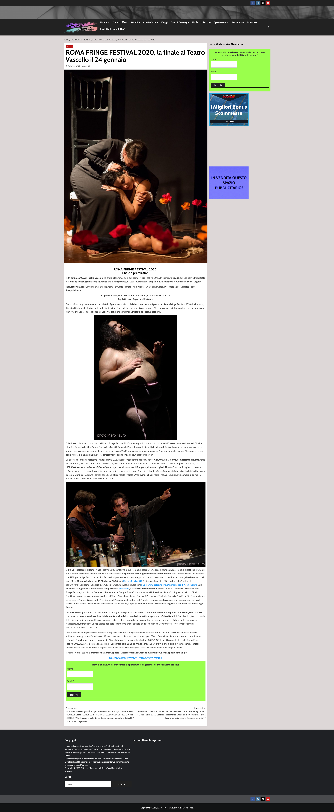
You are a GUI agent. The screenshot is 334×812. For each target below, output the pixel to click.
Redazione (71, 66)
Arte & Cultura (150, 22)
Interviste (252, 22)
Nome (70, 668)
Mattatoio (124, 588)
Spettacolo (220, 22)
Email (70, 681)
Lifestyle (206, 22)
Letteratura (238, 22)
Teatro (69, 47)
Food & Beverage (180, 22)
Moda (195, 22)
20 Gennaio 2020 (84, 66)
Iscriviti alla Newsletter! (112, 29)
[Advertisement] (239, 146)
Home (103, 22)
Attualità (135, 22)
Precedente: (100, 715)
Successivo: (171, 713)
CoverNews (175, 807)
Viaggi (164, 22)
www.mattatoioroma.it (150, 657)
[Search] (268, 27)
